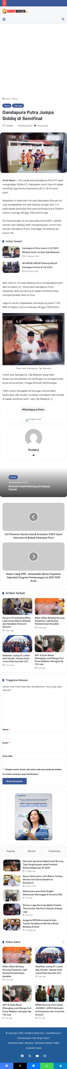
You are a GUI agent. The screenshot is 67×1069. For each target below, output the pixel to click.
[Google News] (33, 420)
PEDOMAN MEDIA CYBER (47, 1043)
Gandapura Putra (34, 409)
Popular (11, 851)
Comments (54, 851)
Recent (32, 851)
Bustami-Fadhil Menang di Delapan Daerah (29, 488)
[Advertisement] (33, 61)
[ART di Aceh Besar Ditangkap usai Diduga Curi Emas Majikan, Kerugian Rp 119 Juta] (50, 643)
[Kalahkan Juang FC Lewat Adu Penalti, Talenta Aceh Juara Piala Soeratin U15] (17, 643)
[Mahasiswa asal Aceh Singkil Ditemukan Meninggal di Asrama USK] (11, 895)
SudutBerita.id (53, 1033)
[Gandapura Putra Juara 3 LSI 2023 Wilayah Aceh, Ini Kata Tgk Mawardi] (11, 252)
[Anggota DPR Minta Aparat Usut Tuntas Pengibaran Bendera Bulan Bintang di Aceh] (11, 924)
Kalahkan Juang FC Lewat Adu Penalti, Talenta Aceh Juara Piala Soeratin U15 (16, 658)
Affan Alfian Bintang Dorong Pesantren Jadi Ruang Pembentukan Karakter (50, 620)
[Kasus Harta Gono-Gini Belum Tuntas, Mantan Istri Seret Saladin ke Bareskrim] (11, 880)
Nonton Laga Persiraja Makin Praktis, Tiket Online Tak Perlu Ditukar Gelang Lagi (42, 908)
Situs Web (7, 756)
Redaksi (9, 126)
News (15, 98)
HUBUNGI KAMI (33, 1048)
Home (7, 98)
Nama (6, 729)
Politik (13, 477)
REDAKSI (29, 1043)
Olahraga (18, 105)
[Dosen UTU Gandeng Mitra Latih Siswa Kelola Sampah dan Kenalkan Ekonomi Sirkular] (17, 606)
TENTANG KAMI (15, 1043)
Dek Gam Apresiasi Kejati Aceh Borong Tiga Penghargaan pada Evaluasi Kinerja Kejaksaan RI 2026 (43, 864)
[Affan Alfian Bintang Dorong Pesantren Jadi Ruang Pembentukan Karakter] (50, 606)
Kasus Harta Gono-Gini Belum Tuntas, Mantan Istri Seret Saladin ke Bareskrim (43, 879)
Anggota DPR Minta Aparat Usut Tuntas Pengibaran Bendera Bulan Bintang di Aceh (41, 923)
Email (6, 743)
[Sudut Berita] (14, 11)
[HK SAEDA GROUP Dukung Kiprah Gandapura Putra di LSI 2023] (11, 267)
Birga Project (43, 1038)
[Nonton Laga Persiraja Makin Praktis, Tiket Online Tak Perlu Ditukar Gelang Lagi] (11, 909)
